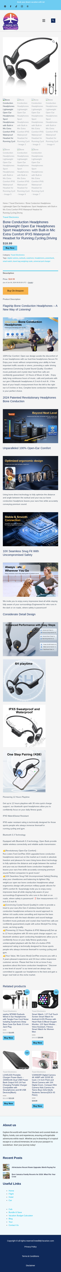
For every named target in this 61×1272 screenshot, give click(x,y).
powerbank (49, 258)
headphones (40, 258)
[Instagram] (22, 7)
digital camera (12, 258)
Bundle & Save (15, 1212)
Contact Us (14, 1225)
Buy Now (10, 248)
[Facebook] (11, 7)
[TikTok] (16, 7)
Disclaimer (30, 1265)
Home (5, 203)
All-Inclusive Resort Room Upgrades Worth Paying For (34, 1167)
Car (10, 1200)
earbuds (22, 258)
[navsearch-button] (53, 20)
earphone (30, 258)
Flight (11, 1194)
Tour (11, 1222)
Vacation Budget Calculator (21, 1216)
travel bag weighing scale (23, 261)
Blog (11, 1219)
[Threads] (28, 7)
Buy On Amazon (15, 291)
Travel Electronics (16, 203)
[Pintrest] (5, 7)
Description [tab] (8, 273)
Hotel (11, 1197)
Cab (10, 1209)
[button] (43, 20)
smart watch (7, 261)
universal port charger (41, 261)
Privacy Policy (30, 1247)
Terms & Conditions (30, 1256)
